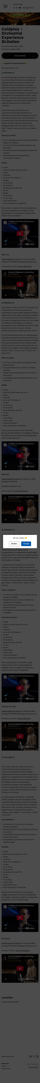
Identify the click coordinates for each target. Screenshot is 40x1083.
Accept (26, 544)
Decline (14, 544)
